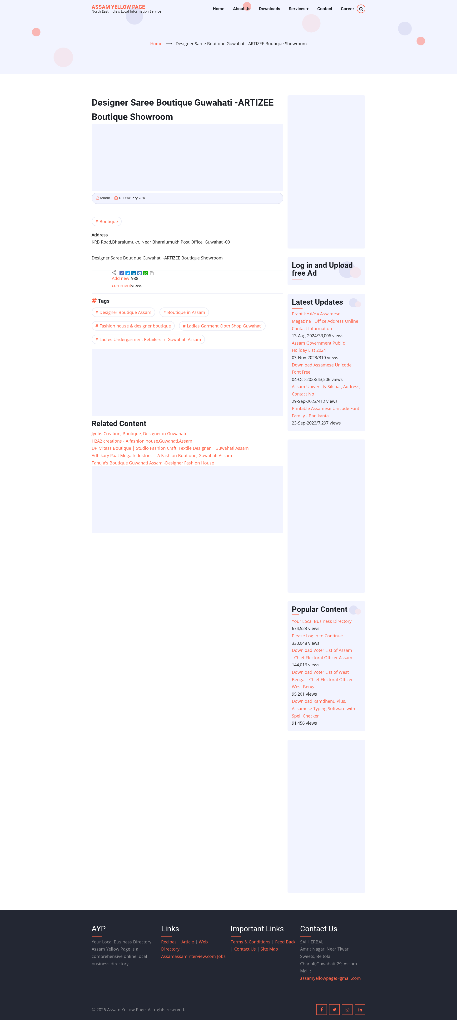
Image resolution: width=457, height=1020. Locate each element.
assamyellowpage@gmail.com (330, 978)
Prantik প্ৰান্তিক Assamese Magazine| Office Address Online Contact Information (325, 321)
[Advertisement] (189, 158)
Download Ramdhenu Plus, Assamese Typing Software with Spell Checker (323, 708)
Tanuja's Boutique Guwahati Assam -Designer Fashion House (153, 463)
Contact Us (245, 949)
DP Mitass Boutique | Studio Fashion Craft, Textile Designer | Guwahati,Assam (170, 448)
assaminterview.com (189, 956)
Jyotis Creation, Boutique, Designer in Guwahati (139, 433)
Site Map (269, 949)
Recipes (169, 942)
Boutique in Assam (186, 312)
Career (347, 8)
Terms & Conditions (250, 942)
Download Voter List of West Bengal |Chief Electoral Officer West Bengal (322, 679)
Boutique (108, 221)
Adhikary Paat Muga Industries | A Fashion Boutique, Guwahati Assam (162, 455)
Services (299, 8)
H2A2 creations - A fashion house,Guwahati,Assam (142, 441)
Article (188, 942)
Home (218, 8)
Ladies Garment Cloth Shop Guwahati (224, 326)
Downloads (269, 8)
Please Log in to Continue (317, 636)
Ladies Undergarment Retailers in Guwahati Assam (150, 339)
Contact (324, 8)
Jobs (221, 956)
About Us (241, 8)
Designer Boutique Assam (125, 312)
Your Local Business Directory (322, 621)
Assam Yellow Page (118, 7)
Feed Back (285, 942)
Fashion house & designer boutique (135, 326)
